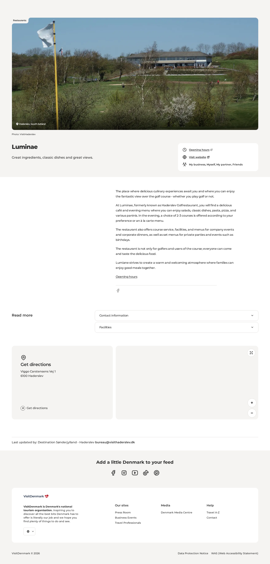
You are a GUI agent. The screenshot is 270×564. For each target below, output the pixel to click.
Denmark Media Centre (176, 512)
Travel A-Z (213, 512)
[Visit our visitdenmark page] (135, 473)
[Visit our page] (124, 473)
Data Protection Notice (193, 553)
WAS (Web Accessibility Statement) (234, 553)
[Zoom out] (252, 413)
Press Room (123, 512)
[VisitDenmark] (36, 496)
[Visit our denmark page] (113, 473)
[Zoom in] (252, 402)
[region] (187, 382)
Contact (212, 517)
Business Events (125, 517)
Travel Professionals (128, 522)
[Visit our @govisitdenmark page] (146, 473)
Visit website (197, 157)
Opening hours (199, 149)
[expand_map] (251, 353)
